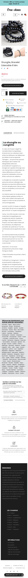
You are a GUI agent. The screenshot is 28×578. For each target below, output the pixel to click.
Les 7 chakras (10, 513)
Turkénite (4, 371)
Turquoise (11, 371)
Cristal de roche (13, 338)
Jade (13, 347)
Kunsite (22, 347)
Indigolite (4, 347)
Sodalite (4, 366)
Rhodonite (4, 363)
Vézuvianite (11, 373)
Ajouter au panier (18, 93)
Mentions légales (7, 568)
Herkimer (17, 345)
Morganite (17, 354)
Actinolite (4, 324)
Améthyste (17, 326)
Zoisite (22, 373)
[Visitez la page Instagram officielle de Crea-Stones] (17, 571)
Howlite (23, 345)
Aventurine (5, 330)
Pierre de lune (13, 359)
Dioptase (17, 340)
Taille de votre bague (13, 554)
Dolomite (23, 340)
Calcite (4, 333)
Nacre (22, 354)
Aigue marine (16, 324)
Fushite (14, 343)
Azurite (11, 330)
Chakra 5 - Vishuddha (13, 525)
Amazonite (5, 326)
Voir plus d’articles (8, 400)
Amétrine (4, 328)
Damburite (10, 340)
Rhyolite (11, 363)
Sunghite (22, 366)
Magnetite (11, 350)
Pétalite (18, 357)
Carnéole (9, 333)
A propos (7, 565)
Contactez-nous (20, 568)
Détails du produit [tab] (19, 133)
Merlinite (21, 352)
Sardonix (9, 364)
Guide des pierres (12, 547)
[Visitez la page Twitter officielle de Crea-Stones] (10, 571)
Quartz (9, 361)
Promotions (11, 542)
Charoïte (12, 335)
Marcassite (15, 352)
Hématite (11, 345)
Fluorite (9, 343)
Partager (1, 68)
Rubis (21, 363)
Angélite (10, 328)
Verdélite (4, 373)
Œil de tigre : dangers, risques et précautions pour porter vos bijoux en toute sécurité (13, 397)
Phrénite (23, 357)
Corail (24, 336)
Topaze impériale (11, 370)
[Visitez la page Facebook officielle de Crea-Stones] (7, 571)
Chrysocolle (5, 336)
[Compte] (21, 14)
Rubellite (16, 363)
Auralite (21, 328)
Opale (7, 357)
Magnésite (5, 350)
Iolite (9, 347)
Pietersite (5, 359)
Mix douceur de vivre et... (6, 305)
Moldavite (10, 354)
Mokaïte (4, 354)
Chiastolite (19, 335)
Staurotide (10, 366)
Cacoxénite (11, 331)
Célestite (15, 333)
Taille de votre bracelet (14, 552)
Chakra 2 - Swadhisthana (14, 518)
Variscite (22, 371)
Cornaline (5, 338)
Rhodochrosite (16, 361)
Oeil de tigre (19, 356)
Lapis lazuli (5, 349)
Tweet (4, 68)
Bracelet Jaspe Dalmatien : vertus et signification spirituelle (13, 392)
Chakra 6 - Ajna (11, 527)
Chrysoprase (13, 336)
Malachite (18, 350)
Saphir (3, 364)
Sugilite (16, 366)
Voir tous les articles (20, 400)
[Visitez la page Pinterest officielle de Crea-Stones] (14, 571)
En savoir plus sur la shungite (14, 276)
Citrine (19, 336)
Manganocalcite (6, 352)
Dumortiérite (6, 342)
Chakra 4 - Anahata (12, 522)
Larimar (11, 349)
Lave (15, 349)
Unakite (17, 371)
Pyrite (4, 361)
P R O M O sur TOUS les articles (14, 2)
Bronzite (4, 331)
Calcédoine (18, 331)
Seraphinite (21, 364)
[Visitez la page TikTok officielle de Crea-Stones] (20, 570)
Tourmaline (20, 370)
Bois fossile (21, 330)
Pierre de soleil (22, 359)
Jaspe (17, 347)
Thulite (16, 368)
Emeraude (14, 342)
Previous (2, 53)
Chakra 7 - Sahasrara (13, 529)
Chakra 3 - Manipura (12, 520)
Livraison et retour (18, 565)
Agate (10, 324)
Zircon (17, 373)
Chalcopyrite (5, 335)
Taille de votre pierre (13, 549)
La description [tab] (8, 133)
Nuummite (5, 356)
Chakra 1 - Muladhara (13, 515)
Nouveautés (11, 545)
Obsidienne (12, 356)
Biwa (15, 330)
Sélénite (14, 364)
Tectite (11, 368)
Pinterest (7, 68)
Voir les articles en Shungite (12, 85)
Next (26, 53)
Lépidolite (20, 349)
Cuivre (21, 338)
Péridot (12, 357)
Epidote (20, 342)
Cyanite (4, 340)
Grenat (20, 343)
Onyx (3, 357)
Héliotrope (4, 345)
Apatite (16, 328)
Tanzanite (4, 368)
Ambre (11, 326)
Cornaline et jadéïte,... (18, 305)
